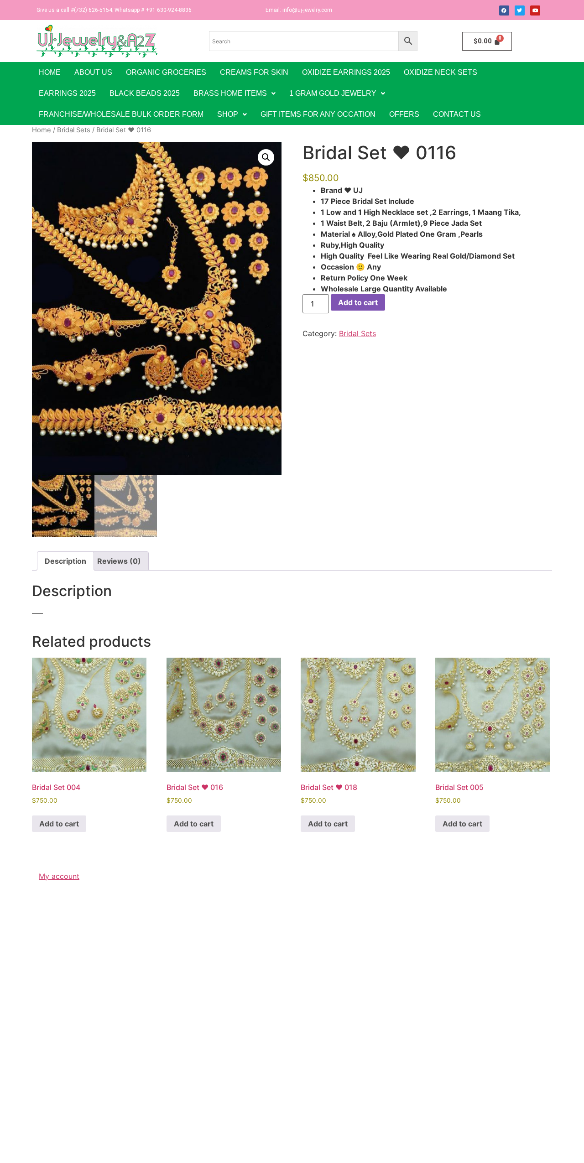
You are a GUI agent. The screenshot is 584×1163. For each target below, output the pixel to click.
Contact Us (457, 114)
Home (50, 72)
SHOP (227, 114)
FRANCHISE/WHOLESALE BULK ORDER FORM (121, 114)
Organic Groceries (166, 72)
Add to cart (358, 302)
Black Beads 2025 (145, 93)
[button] (234, 93)
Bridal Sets (73, 130)
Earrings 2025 (67, 93)
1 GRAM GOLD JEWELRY (332, 93)
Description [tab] (65, 561)
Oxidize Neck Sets (440, 72)
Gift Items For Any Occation (318, 114)
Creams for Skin (254, 72)
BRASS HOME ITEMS (230, 93)
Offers (404, 114)
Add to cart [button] (59, 823)
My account (59, 876)
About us (93, 72)
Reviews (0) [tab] (119, 561)
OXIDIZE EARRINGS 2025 (346, 72)
